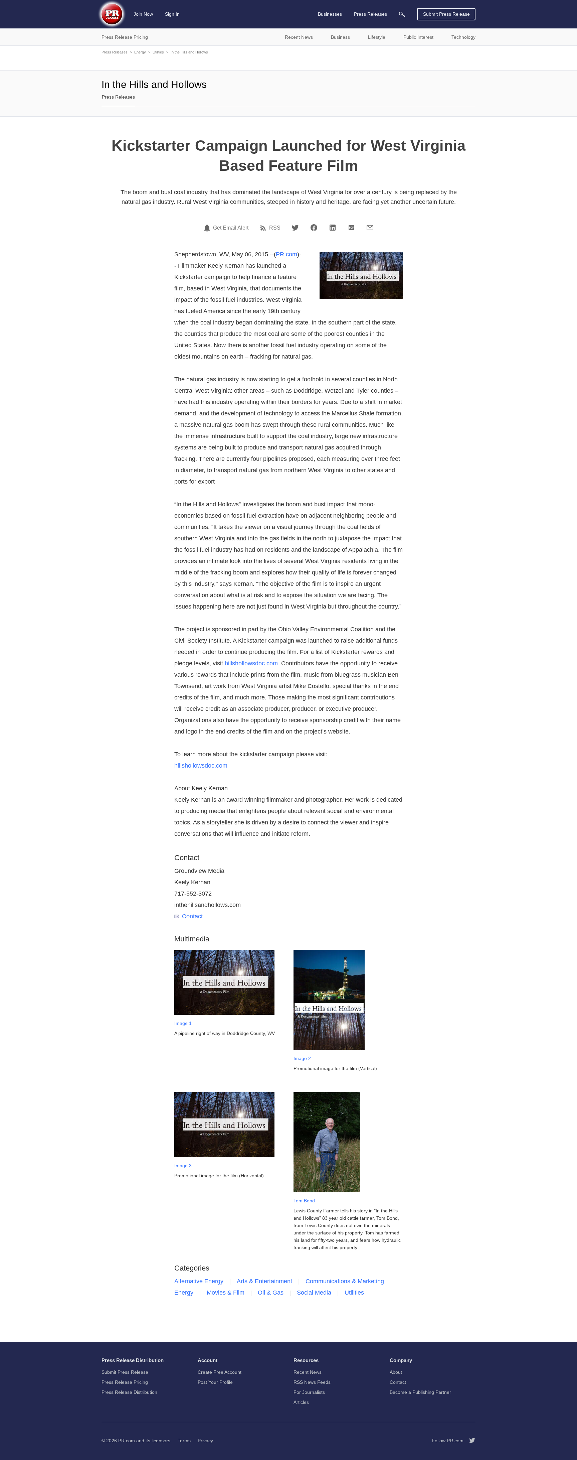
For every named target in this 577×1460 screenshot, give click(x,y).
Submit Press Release (446, 14)
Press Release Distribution (129, 1392)
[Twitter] (295, 228)
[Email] (370, 228)
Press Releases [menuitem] (370, 14)
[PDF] (351, 228)
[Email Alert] (208, 228)
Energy (140, 52)
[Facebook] (314, 228)
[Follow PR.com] (469, 1440)
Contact (192, 916)
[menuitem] (402, 14)
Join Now (143, 14)
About (396, 1372)
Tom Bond (304, 1200)
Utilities (158, 52)
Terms (184, 1440)
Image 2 (302, 1058)
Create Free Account (219, 1372)
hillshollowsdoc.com (251, 663)
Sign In (172, 14)
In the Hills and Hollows (189, 52)
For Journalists (309, 1392)
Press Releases (115, 52)
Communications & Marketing (345, 1281)
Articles (301, 1402)
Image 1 (183, 1023)
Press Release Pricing (125, 1382)
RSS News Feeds (312, 1382)
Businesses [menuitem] (330, 14)
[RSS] (264, 228)
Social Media (314, 1292)
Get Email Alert (230, 228)
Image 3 (183, 1165)
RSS (274, 228)
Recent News (308, 1372)
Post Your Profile (215, 1382)
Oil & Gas (270, 1292)
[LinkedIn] (333, 228)
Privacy (205, 1440)
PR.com (286, 254)
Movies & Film (225, 1292)
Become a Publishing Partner (420, 1392)
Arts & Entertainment (264, 1281)
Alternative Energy (198, 1281)
